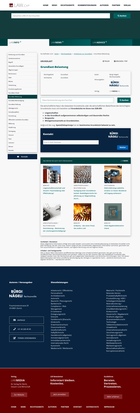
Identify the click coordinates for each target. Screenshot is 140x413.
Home (45, 5)
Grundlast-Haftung (15, 104)
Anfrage (20, 320)
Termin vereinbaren (26, 338)
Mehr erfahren (113, 396)
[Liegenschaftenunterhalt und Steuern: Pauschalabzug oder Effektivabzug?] (56, 174)
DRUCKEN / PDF (121, 61)
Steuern (11, 135)
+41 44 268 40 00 (23, 329)
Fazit (10, 139)
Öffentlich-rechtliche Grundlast (18, 120)
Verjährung (12, 127)
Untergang (12, 131)
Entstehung (12, 116)
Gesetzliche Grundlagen (16, 66)
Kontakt (11, 150)
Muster (11, 146)
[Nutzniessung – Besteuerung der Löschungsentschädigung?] (56, 212)
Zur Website (19, 395)
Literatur (11, 143)
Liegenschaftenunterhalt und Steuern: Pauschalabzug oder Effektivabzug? (54, 190)
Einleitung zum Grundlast (17, 54)
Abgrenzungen (13, 70)
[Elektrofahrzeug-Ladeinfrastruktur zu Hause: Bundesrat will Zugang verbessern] (117, 174)
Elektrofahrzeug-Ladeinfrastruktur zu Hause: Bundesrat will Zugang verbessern (115, 190)
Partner (116, 5)
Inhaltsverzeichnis (14, 58)
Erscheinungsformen (15, 89)
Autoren (104, 5)
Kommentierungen (87, 5)
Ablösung (11, 123)
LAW (124, 161)
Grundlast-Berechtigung (16, 100)
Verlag (127, 5)
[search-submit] (122, 15)
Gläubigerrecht (13, 108)
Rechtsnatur (13, 74)
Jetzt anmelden (59, 394)
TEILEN (106, 61)
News (54, 5)
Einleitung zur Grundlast (83, 54)
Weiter (123, 147)
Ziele (10, 77)
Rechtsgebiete (67, 5)
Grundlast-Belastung (15, 97)
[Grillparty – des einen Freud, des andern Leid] (86, 212)
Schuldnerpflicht (14, 112)
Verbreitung (12, 85)
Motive (11, 81)
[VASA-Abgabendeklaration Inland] (117, 212)
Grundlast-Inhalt (14, 93)
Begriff (11, 62)
